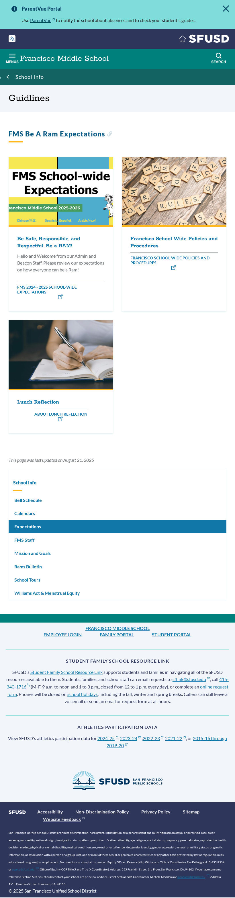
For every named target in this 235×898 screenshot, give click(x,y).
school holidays (82, 694)
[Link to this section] (109, 134)
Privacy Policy (156, 811)
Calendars (24, 513)
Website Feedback (62, 819)
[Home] (204, 40)
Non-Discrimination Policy (102, 811)
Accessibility (50, 811)
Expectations (27, 526)
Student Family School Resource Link (66, 672)
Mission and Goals (32, 553)
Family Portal (117, 634)
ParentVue (40, 20)
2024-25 (106, 738)
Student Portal (171, 634)
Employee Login (63, 634)
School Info (29, 77)
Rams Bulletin (28, 566)
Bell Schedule (28, 500)
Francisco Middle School (117, 628)
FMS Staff (24, 540)
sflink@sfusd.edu (189, 679)
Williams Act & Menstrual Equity (47, 593)
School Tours (27, 579)
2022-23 (151, 738)
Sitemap (191, 811)
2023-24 (128, 738)
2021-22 (173, 738)
